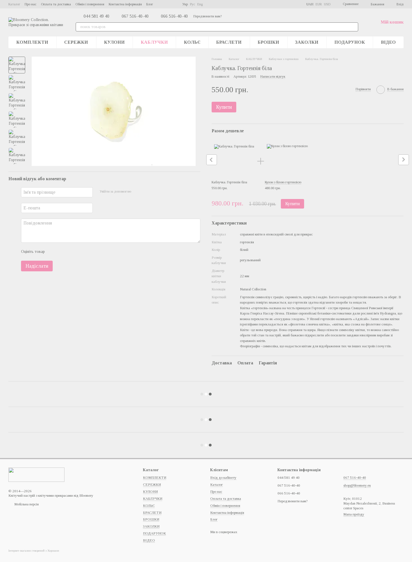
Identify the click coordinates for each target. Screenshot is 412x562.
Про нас (30, 4)
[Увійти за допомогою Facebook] (137, 191)
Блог (149, 4)
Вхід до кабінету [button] (223, 477)
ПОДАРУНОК (349, 42)
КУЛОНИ (114, 42)
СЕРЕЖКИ (76, 42)
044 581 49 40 (96, 16)
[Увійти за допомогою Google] (146, 191)
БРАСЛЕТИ (229, 42)
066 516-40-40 (174, 16)
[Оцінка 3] (72, 252)
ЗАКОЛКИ (306, 42)
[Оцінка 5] (89, 252)
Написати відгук (272, 76)
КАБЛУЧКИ (154, 42)
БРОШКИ (268, 42)
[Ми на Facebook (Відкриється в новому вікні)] (161, 4)
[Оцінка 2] (63, 252)
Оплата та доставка (56, 4)
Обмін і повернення (89, 4)
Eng (200, 4)
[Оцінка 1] (54, 252)
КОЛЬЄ (192, 42)
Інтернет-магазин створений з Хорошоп (33, 550)
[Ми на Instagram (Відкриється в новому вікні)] (167, 4)
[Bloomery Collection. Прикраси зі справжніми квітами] (36, 474)
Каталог (14, 4)
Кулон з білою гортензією (283, 182)
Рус (192, 4)
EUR (319, 4)
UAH (309, 4)
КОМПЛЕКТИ (32, 42)
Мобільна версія (26, 504)
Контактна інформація (125, 4)
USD (327, 4)
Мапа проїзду (353, 514)
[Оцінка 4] (81, 252)
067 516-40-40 (135, 16)
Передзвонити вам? (207, 16)
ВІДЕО (388, 42)
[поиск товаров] (353, 26)
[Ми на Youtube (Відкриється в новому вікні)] (174, 4)
